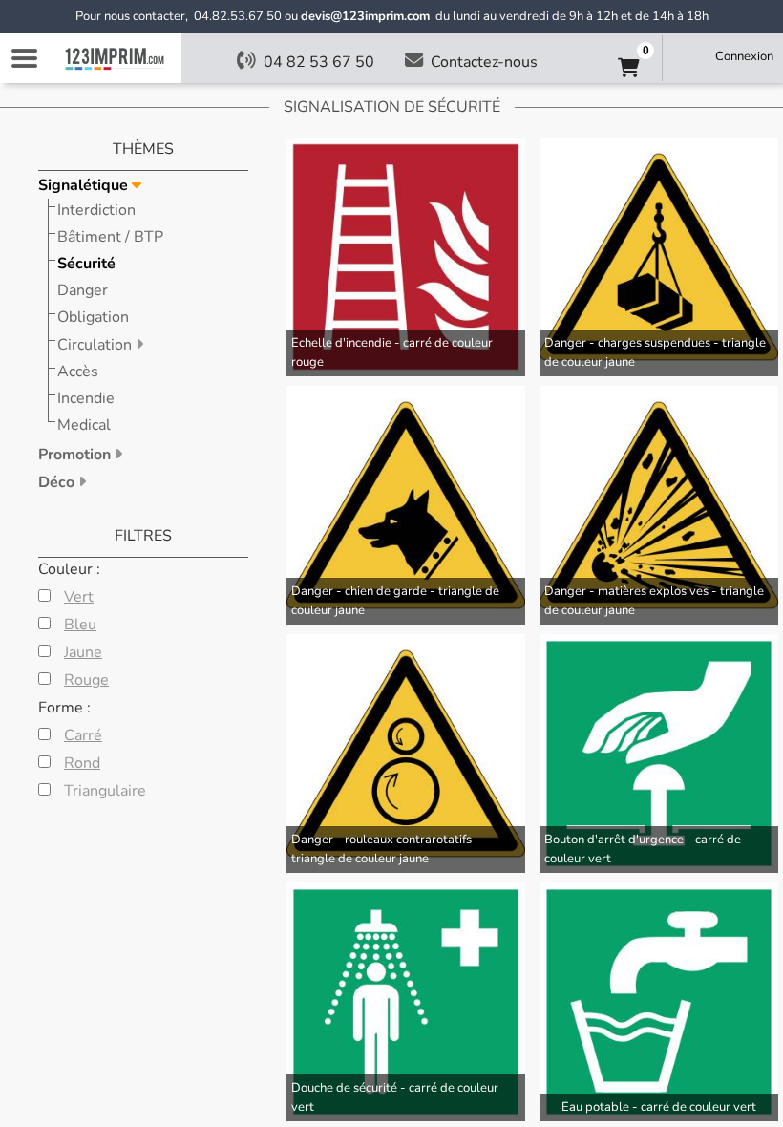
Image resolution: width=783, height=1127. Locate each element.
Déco (58, 482)
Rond (82, 763)
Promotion (76, 454)
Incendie (86, 398)
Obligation (93, 317)
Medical (84, 425)
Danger (82, 290)
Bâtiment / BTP (110, 236)
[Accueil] (114, 58)
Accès (77, 371)
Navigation (24, 58)
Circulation (96, 344)
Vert (79, 596)
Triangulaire (105, 790)
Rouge (86, 680)
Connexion (744, 56)
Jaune (83, 652)
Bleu (80, 624)
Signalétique (85, 185)
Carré (83, 735)
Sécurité (86, 263)
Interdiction (96, 210)
